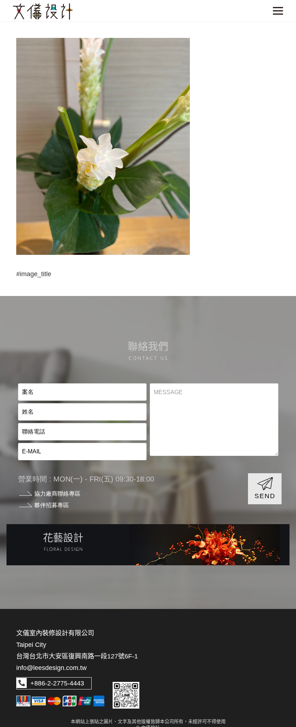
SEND (264, 496)
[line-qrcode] (126, 695)
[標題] (43, 12)
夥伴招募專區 (51, 505)
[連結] (148, 544)
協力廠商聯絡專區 (57, 494)
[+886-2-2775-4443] (22, 683)
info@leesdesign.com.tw (51, 667)
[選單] (278, 11)
